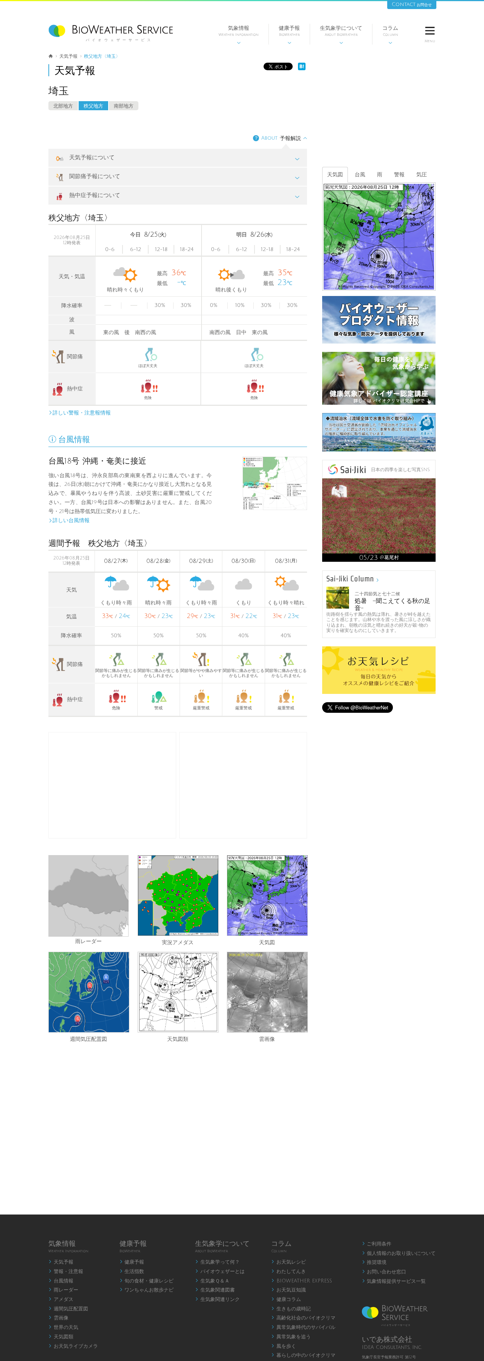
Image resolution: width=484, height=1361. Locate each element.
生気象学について (341, 35)
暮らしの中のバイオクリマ (303, 1355)
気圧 (421, 174)
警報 (399, 174)
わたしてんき (288, 1271)
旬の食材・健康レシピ (146, 1281)
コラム (390, 35)
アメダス (60, 1299)
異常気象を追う (291, 1336)
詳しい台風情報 (69, 520)
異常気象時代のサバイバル (303, 1327)
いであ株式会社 (387, 1339)
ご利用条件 (377, 1244)
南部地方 (123, 106)
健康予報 (289, 35)
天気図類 (177, 1038)
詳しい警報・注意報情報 (79, 413)
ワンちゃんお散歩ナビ (146, 1290)
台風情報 (60, 1281)
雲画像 (267, 1038)
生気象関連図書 (215, 1290)
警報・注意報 (65, 1271)
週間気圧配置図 (88, 1038)
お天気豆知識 (288, 1290)
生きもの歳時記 (291, 1309)
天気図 (267, 942)
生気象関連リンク (217, 1299)
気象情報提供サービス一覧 (394, 1281)
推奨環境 (374, 1262)
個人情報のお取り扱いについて (399, 1253)
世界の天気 (63, 1327)
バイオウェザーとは (220, 1271)
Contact (412, 4)
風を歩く (283, 1346)
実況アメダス (178, 942)
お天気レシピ (288, 1262)
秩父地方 (93, 106)
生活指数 (131, 1271)
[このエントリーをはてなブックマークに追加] (302, 68)
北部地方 (63, 106)
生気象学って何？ (217, 1262)
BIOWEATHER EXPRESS (301, 1281)
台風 (360, 174)
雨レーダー (88, 941)
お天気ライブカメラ (73, 1346)
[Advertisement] (243, 785)
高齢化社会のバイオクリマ (303, 1318)
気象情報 (239, 35)
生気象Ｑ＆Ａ (212, 1281)
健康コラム (286, 1299)
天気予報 (60, 1262)
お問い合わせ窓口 (384, 1272)
